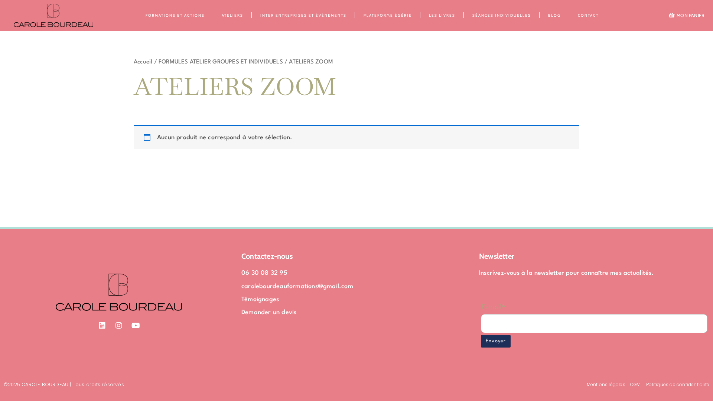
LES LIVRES (442, 15)
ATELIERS (232, 15)
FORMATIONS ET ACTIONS (175, 15)
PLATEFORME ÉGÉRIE (388, 15)
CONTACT (588, 15)
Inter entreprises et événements (303, 15)
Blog (554, 15)
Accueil (143, 62)
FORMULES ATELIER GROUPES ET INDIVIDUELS (221, 62)
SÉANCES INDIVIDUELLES (501, 15)
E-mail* (493, 307)
